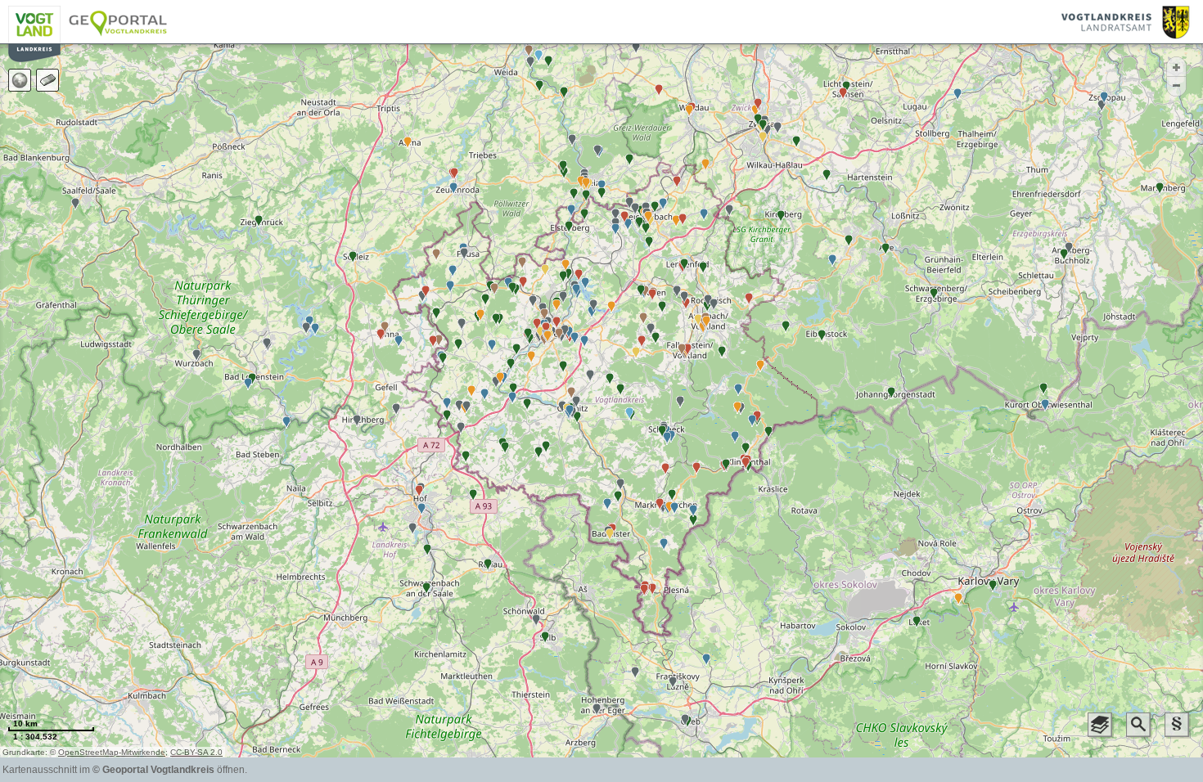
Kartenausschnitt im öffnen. (124, 769)
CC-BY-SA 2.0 (196, 752)
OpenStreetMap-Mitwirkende (111, 752)
